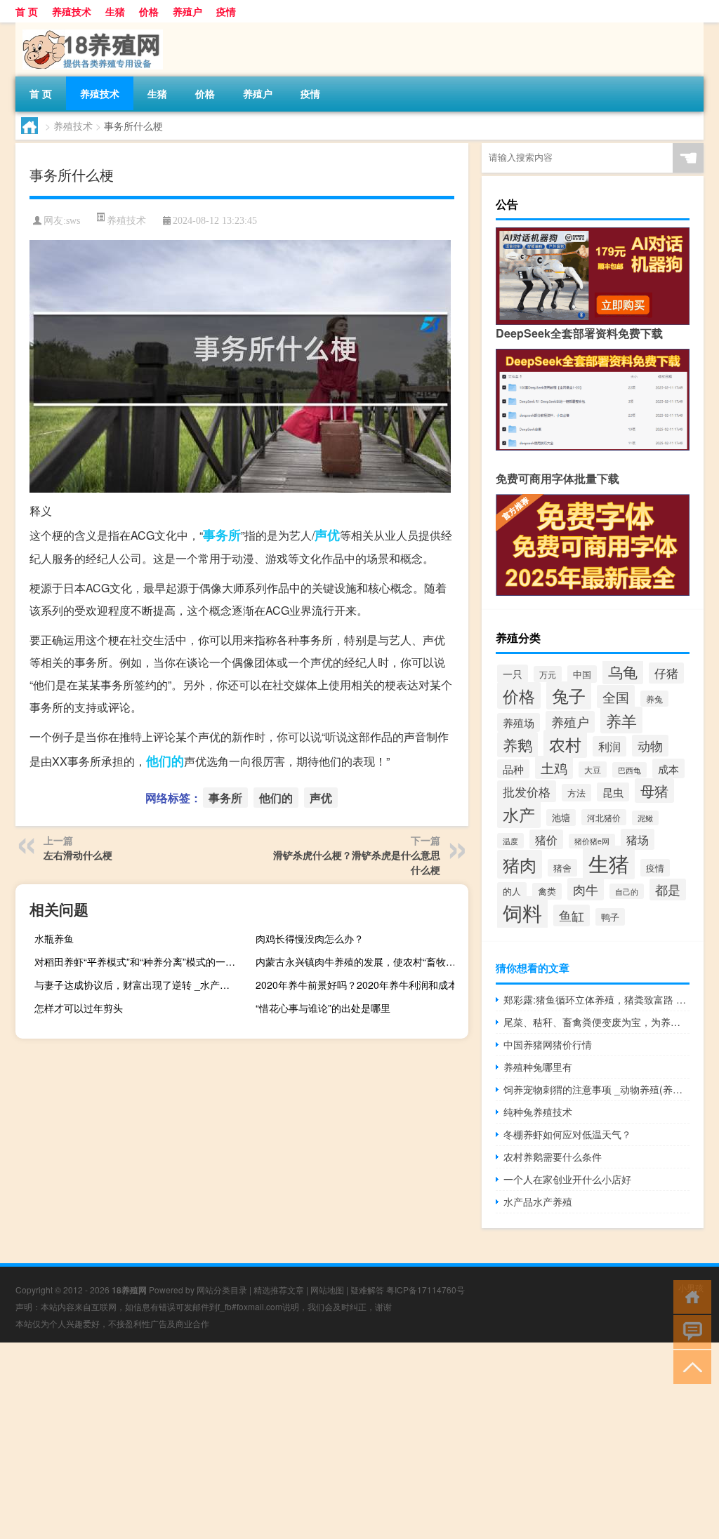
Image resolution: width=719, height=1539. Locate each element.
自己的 (626, 891)
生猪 (115, 11)
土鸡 (554, 767)
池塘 (561, 817)
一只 (512, 674)
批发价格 (526, 791)
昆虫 (613, 792)
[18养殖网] (89, 27)
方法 (576, 792)
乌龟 (623, 671)
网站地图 (327, 1289)
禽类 (547, 891)
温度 (510, 840)
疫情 (226, 11)
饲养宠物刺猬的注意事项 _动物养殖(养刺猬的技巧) (596, 1089)
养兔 (654, 699)
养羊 (621, 720)
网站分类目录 (222, 1289)
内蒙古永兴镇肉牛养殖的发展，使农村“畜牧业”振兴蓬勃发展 (360, 961)
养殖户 (187, 11)
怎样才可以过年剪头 (78, 1008)
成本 (668, 768)
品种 (513, 768)
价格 (149, 11)
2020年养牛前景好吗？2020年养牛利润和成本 (357, 985)
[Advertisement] (359, 1441)
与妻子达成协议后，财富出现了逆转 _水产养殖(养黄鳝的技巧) (139, 985)
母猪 (654, 790)
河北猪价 (604, 817)
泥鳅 (645, 818)
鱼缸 (571, 915)
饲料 (522, 912)
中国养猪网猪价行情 (547, 1044)
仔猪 (666, 673)
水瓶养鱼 (54, 938)
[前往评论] (689, 1331)
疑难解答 (367, 1289)
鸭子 (610, 917)
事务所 (222, 535)
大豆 (592, 769)
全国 (615, 696)
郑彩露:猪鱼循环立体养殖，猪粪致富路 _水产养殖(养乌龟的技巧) (596, 999)
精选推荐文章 (278, 1289)
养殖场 (518, 722)
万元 (547, 674)
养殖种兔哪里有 (537, 1067)
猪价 (546, 839)
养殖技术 (71, 11)
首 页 (26, 11)
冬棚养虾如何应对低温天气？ (567, 1134)
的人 (512, 891)
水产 (519, 814)
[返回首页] (689, 1296)
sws (73, 220)
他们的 (165, 761)
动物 (650, 745)
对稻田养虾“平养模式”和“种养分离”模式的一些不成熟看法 (139, 961)
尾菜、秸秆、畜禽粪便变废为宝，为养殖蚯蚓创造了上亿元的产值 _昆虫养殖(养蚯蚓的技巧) (596, 1022)
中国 (582, 674)
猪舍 (562, 867)
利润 (609, 746)
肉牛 (585, 889)
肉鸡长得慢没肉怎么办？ (310, 938)
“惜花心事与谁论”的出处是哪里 (323, 1008)
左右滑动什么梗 (78, 855)
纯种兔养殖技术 (537, 1112)
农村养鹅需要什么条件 (552, 1157)
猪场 (637, 839)
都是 (667, 889)
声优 (327, 535)
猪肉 (519, 864)
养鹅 (517, 744)
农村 (565, 744)
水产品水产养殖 (537, 1201)
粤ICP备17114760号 (425, 1289)
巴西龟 (629, 769)
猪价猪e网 (591, 841)
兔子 (569, 695)
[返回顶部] (689, 1366)
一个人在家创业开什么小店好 (567, 1179)
